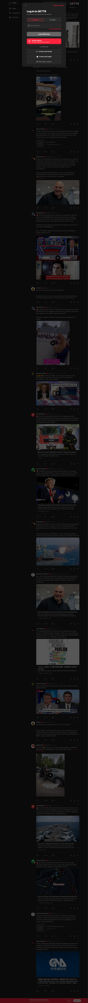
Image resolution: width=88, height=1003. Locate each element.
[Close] (25, 5)
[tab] (35, 20)
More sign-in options (45, 61)
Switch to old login (58, 5)
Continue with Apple (45, 56)
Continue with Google (45, 51)
